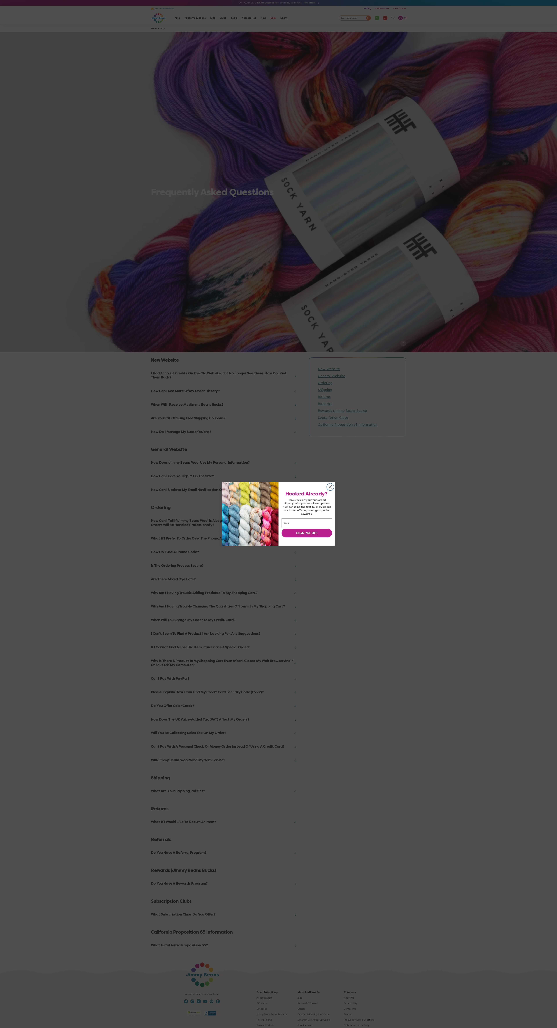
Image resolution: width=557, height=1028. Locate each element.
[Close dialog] (330, 487)
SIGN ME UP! (306, 533)
